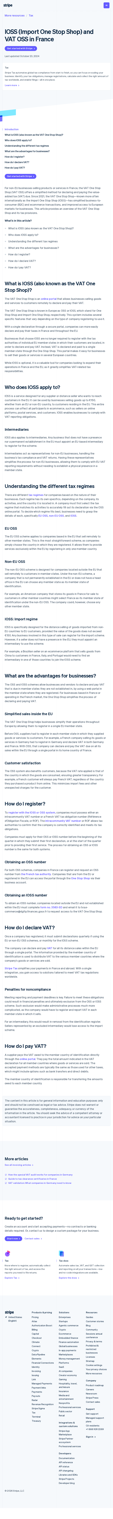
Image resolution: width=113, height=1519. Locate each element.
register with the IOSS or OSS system (31, 812)
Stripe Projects (66, 1478)
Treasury (36, 1420)
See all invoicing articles (18, 1164)
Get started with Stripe (20, 48)
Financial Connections (43, 1362)
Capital (35, 1333)
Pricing (35, 1317)
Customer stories (95, 1321)
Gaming (63, 1379)
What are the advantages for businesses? (27, 151)
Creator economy (68, 1375)
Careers (90, 1389)
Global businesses (68, 1346)
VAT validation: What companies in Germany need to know (39, 1182)
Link (34, 1379)
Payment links (39, 1387)
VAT (49, 948)
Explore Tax (11, 1277)
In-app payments (67, 1350)
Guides (89, 1317)
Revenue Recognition (43, 1404)
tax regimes (36, 495)
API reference (66, 1462)
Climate (36, 1342)
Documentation (67, 1458)
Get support (92, 1413)
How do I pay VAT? (15, 167)
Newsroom (91, 1393)
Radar (35, 1400)
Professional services (70, 1407)
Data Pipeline (38, 1354)
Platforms (64, 1362)
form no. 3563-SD (51, 907)
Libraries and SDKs (68, 1474)
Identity (36, 1366)
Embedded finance (68, 1337)
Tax (31, 15)
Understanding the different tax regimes (27, 145)
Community (92, 1329)
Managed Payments (42, 1383)
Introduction (12, 129)
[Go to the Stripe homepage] (8, 1312)
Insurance (64, 1391)
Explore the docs (68, 1277)
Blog (88, 1325)
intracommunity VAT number (63, 820)
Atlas (34, 1321)
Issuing (35, 1375)
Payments (37, 1391)
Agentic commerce (68, 1325)
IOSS (73, 515)
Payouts (36, 1395)
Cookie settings (94, 1365)
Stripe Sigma (38, 1408)
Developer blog (67, 1483)
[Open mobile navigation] (106, 5)
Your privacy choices (96, 1369)
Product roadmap (95, 1385)
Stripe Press (92, 1397)
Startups (63, 1321)
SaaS (61, 1366)
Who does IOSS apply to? (18, 140)
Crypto (35, 1350)
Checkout (37, 1337)
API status (64, 1466)
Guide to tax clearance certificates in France (32, 1178)
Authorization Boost (42, 1325)
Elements (36, 1358)
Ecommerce (65, 1333)
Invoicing (36, 1371)
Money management (69, 1358)
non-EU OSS (56, 515)
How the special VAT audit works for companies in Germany (40, 1174)
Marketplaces (66, 1354)
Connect (36, 1346)
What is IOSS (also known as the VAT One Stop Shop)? (34, 134)
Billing (35, 1329)
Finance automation (69, 1342)
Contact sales (32, 1238)
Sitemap (90, 1360)
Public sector (65, 1411)
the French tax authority (36, 874)
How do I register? (14, 156)
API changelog (66, 1470)
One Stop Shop (80, 878)
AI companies (66, 1371)
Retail (62, 1415)
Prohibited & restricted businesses (92, 1349)
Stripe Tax (11, 968)
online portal (49, 298)
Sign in (89, 1436)
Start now (12, 1238)
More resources (15, 15)
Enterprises (65, 1317)
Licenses (90, 1356)
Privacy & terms (94, 1341)
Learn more (11, 85)
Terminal (36, 1416)
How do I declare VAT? (17, 162)
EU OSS (43, 515)
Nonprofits (64, 1403)
